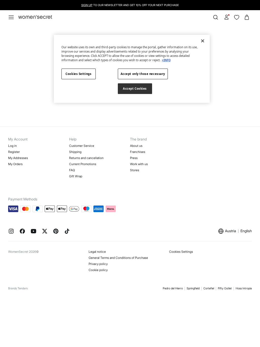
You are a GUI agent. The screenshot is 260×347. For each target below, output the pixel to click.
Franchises (137, 152)
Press (134, 158)
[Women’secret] (35, 17)
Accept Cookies (135, 88)
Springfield (193, 288)
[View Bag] (247, 17)
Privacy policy (98, 264)
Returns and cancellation (86, 158)
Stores (134, 170)
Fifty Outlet (225, 288)
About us (136, 146)
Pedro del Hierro (173, 288)
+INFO (166, 60)
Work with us (139, 164)
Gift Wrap (75, 176)
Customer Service (81, 146)
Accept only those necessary (143, 74)
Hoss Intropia (244, 288)
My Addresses (18, 158)
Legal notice (97, 252)
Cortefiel (208, 288)
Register (14, 152)
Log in (12, 146)
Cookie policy (98, 270)
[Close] (202, 40)
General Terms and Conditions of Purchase (118, 258)
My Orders (15, 164)
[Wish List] (237, 17)
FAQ (72, 170)
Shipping (75, 152)
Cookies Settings (181, 252)
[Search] (215, 17)
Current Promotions (82, 164)
